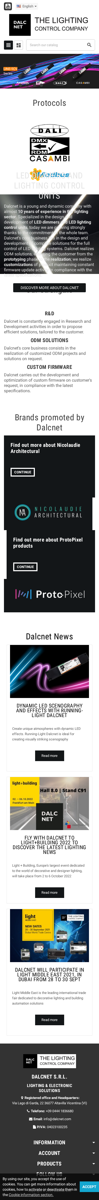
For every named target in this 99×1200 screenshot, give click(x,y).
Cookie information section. (31, 1195)
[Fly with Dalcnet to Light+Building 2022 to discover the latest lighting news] (49, 803)
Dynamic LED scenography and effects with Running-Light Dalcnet (49, 710)
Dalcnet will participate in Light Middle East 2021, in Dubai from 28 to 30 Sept (49, 975)
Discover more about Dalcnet (50, 288)
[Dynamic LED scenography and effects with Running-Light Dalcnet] (49, 671)
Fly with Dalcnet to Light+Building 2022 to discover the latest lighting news (49, 845)
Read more (49, 756)
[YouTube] (8, 6)
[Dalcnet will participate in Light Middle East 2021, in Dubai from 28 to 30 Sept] (49, 935)
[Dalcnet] (50, 25)
